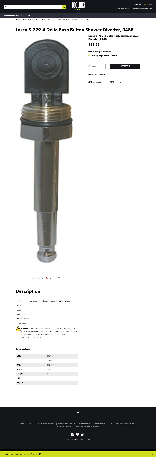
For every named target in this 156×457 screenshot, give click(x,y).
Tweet (42, 278)
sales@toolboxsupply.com (142, 8)
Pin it (47, 278)
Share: (34, 278)
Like (38, 278)
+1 (55, 278)
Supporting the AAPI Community (87, 427)
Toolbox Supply (85, 440)
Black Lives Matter (64, 427)
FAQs (110, 424)
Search (21, 424)
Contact (31, 424)
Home (18, 20)
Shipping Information (66, 424)
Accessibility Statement (125, 424)
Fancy (50, 278)
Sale (28, 16)
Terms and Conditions (46, 424)
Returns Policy (84, 424)
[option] (47, 151)
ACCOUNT (138, 5)
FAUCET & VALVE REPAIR (33, 20)
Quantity (92, 66)
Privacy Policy (99, 424)
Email (59, 278)
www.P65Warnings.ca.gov (31, 337)
